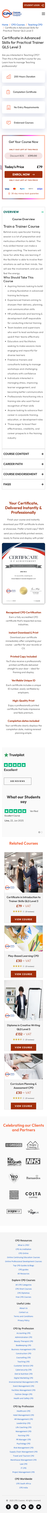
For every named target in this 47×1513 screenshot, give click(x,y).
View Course (23, 919)
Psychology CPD (23, 1443)
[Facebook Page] (8, 1506)
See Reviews (17, 781)
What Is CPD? (23, 1245)
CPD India (23, 1487)
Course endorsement (20, 474)
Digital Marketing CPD (23, 1378)
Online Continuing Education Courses (23, 1257)
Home (5, 24)
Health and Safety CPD (23, 1398)
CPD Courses (18, 24)
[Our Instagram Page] (15, 1506)
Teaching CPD (35, 24)
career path (13, 464)
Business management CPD (23, 1349)
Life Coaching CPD (23, 1427)
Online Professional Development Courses (23, 1261)
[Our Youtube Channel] (23, 1506)
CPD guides (23, 1269)
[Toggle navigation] (43, 13)
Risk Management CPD (23, 1447)
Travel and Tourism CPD (23, 1456)
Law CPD (23, 1464)
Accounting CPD (23, 1333)
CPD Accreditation (23, 1249)
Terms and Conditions (23, 1316)
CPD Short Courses (23, 1289)
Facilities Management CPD (23, 1390)
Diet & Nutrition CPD (24, 1374)
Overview (11, 212)
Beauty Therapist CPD (23, 1341)
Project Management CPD (23, 1472)
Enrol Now (21, 174)
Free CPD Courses (23, 1297)
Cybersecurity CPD (24, 1370)
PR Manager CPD (23, 1439)
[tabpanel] (23, 328)
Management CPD (23, 1431)
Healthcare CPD (23, 1411)
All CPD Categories (24, 1285)
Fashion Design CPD (23, 1394)
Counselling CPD (23, 1357)
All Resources (23, 1273)
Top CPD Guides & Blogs (23, 1265)
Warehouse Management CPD (23, 1460)
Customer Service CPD (23, 1365)
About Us (24, 1308)
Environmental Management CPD (23, 1382)
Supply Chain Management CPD (23, 1451)
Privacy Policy (23, 1320)
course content (16, 454)
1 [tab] (39, 832)
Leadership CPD (23, 1423)
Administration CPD (23, 1337)
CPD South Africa (23, 1483)
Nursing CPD (23, 1435)
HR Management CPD (23, 1419)
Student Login (32, 5)
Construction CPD (23, 1353)
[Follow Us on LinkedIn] (31, 1506)
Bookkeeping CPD (23, 1345)
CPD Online (23, 1253)
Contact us (23, 1312)
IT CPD (23, 1468)
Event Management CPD (23, 1386)
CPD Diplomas (23, 1293)
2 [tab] (41, 832)
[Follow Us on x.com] (38, 1506)
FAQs (7, 484)
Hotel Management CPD (23, 1415)
